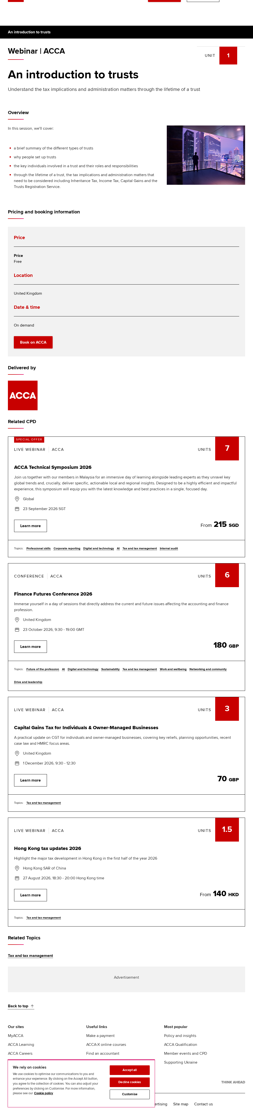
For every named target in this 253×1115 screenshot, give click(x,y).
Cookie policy (43, 1093)
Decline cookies (129, 1082)
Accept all (130, 1070)
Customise (129, 1094)
